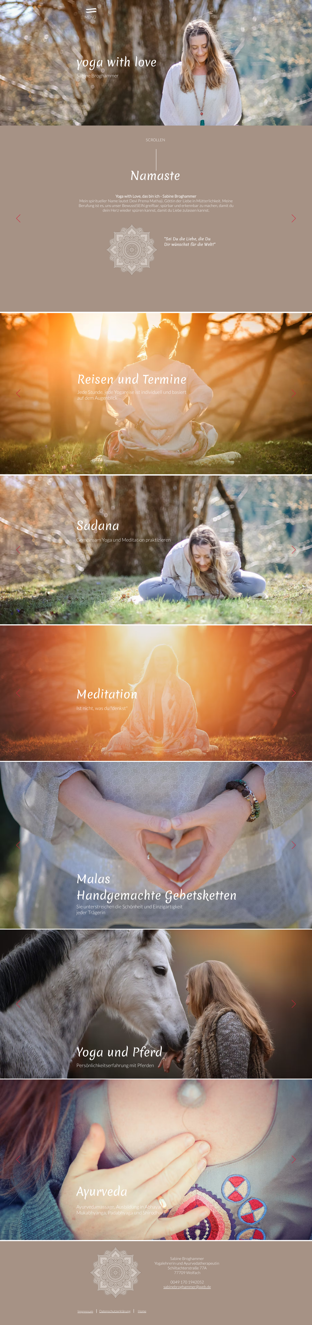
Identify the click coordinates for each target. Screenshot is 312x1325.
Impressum (85, 1311)
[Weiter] (294, 218)
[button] (91, 10)
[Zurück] (18, 218)
